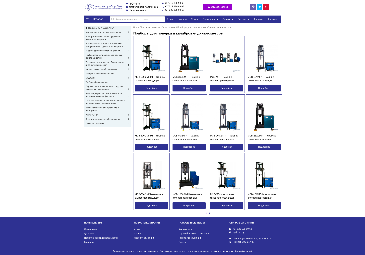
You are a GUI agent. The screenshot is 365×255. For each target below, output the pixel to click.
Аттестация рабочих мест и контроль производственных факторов (104, 94)
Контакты (272, 19)
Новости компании (144, 238)
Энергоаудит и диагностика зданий (103, 50)
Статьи (194, 19)
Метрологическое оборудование (101, 69)
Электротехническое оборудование (103, 119)
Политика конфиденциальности (101, 238)
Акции (170, 19)
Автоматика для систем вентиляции (103, 32)
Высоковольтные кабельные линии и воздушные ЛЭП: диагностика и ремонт (105, 45)
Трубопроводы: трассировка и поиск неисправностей (104, 56)
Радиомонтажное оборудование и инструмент (102, 109)
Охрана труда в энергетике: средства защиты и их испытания (104, 87)
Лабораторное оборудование (100, 73)
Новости (182, 19)
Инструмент (92, 115)
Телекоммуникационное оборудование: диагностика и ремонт (105, 63)
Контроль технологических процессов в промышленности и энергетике (105, 102)
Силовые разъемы (95, 123)
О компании (209, 19)
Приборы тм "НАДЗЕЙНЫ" (101, 28)
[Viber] (253, 7)
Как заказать (185, 229)
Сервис (226, 19)
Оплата (182, 242)
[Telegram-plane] (259, 7)
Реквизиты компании (190, 238)
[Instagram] (266, 7)
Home (136, 27)
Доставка (258, 19)
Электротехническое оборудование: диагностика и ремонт (103, 37)
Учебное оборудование (97, 82)
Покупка (242, 19)
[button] (217, 7)
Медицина (91, 77)
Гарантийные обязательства (194, 233)
